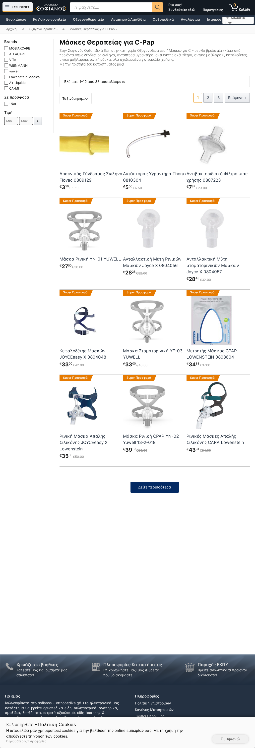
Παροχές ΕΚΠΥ (213, 664)
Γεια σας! (181, 7)
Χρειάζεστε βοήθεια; (37, 664)
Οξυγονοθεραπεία (88, 19)
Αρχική (11, 29)
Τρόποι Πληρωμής (150, 716)
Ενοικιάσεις (16, 19)
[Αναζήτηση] (157, 7)
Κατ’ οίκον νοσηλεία (49, 19)
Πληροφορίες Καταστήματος (132, 664)
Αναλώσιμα (190, 19)
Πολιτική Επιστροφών (153, 703)
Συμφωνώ (230, 739)
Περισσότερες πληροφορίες (26, 741)
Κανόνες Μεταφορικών (154, 709)
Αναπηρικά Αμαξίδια (128, 19)
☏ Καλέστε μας (235, 20)
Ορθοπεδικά (163, 19)
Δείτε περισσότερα (154, 487)
